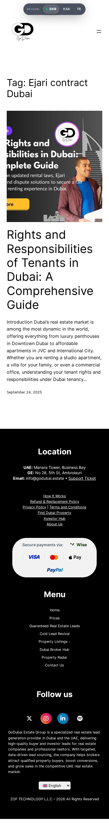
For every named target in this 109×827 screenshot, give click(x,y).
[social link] (29, 718)
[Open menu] (99, 31)
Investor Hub (54, 518)
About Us (55, 524)
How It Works (54, 496)
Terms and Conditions (67, 507)
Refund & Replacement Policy (54, 501)
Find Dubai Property (54, 513)
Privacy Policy (34, 507)
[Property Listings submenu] (69, 642)
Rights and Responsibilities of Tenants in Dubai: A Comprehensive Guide (50, 270)
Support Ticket (82, 478)
